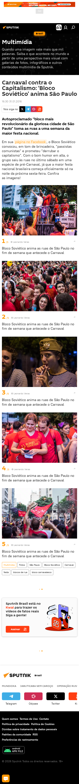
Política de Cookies (42, 724)
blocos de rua (20, 572)
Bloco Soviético (52, 564)
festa (6, 572)
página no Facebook (30, 142)
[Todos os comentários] (6, 778)
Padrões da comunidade (16, 734)
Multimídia (9, 564)
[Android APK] (14, 750)
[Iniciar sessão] (65, 27)
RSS (35, 734)
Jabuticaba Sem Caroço (36, 686)
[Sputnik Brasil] (11, 29)
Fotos (22, 564)
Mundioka (9, 686)
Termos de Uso (29, 719)
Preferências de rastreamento (20, 739)
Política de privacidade (16, 724)
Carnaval (69, 564)
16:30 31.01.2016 (12, 101)
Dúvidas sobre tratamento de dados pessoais (29, 729)
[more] (74, 241)
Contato (44, 719)
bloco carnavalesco (42, 572)
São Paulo (35, 564)
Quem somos (10, 719)
